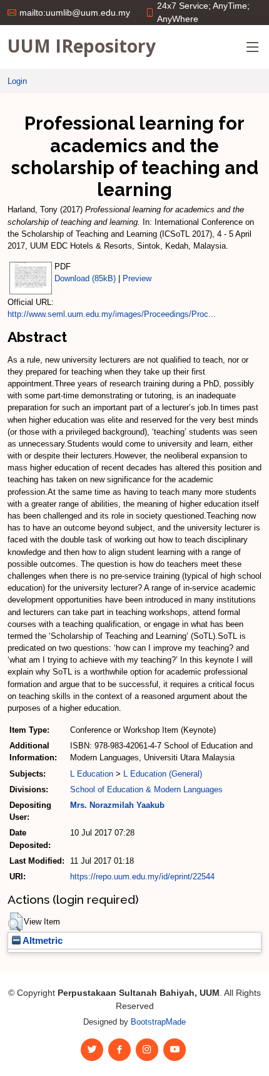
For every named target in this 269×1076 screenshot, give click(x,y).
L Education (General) (162, 774)
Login (17, 81)
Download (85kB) (85, 278)
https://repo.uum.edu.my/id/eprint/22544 (142, 876)
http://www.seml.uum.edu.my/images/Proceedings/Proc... (112, 314)
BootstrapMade (158, 1022)
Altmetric (42, 941)
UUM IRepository (82, 46)
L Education (91, 774)
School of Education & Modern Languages (146, 789)
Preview (137, 278)
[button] (15, 922)
